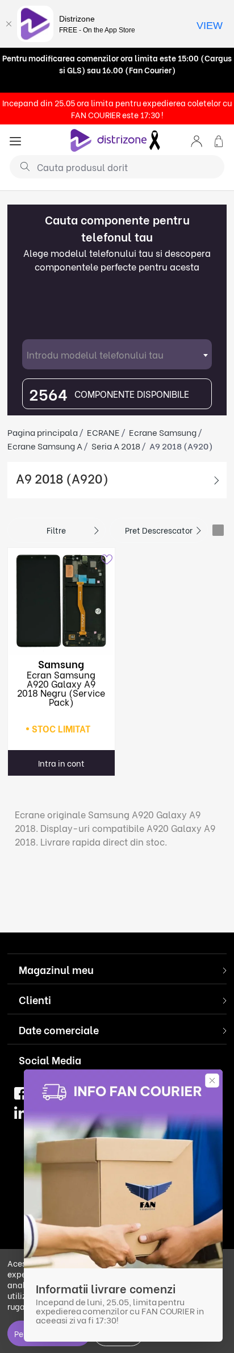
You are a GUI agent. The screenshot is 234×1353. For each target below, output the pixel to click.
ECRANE (103, 432)
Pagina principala (42, 432)
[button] (196, 140)
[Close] (8, 23)
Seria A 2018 (115, 445)
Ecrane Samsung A (44, 445)
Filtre (56, 530)
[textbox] (117, 354)
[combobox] (117, 354)
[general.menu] (15, 140)
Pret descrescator (159, 530)
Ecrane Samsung (163, 432)
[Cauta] (21, 165)
